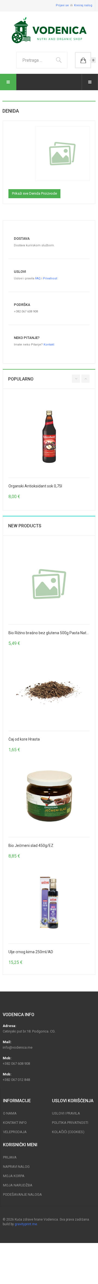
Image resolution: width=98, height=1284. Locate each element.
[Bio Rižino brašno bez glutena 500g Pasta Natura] (49, 583)
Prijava (10, 1157)
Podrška (22, 305)
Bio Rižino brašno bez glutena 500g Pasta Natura (50, 633)
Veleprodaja (15, 1132)
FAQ (38, 278)
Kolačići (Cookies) (68, 1132)
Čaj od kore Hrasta (24, 739)
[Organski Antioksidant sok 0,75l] (49, 437)
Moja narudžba (17, 1185)
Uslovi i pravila (66, 1113)
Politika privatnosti (70, 1123)
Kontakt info (15, 1123)
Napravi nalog (16, 1167)
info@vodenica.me (17, 1047)
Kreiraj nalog (83, 5)
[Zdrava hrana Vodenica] (49, 30)
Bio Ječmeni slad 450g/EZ (30, 845)
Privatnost (50, 278)
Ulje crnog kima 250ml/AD (30, 952)
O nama (10, 1113)
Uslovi (20, 272)
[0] (83, 60)
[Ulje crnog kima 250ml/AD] (49, 902)
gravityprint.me (26, 1224)
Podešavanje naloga (22, 1194)
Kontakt (49, 344)
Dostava (22, 238)
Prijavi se (62, 5)
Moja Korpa (13, 1176)
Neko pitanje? (26, 338)
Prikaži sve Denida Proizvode (34, 193)
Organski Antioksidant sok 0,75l (35, 486)
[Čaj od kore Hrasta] (49, 690)
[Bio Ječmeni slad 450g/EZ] (49, 796)
